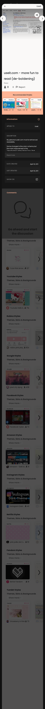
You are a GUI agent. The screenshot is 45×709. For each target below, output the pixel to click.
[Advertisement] (9, 354)
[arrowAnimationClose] (3, 18)
